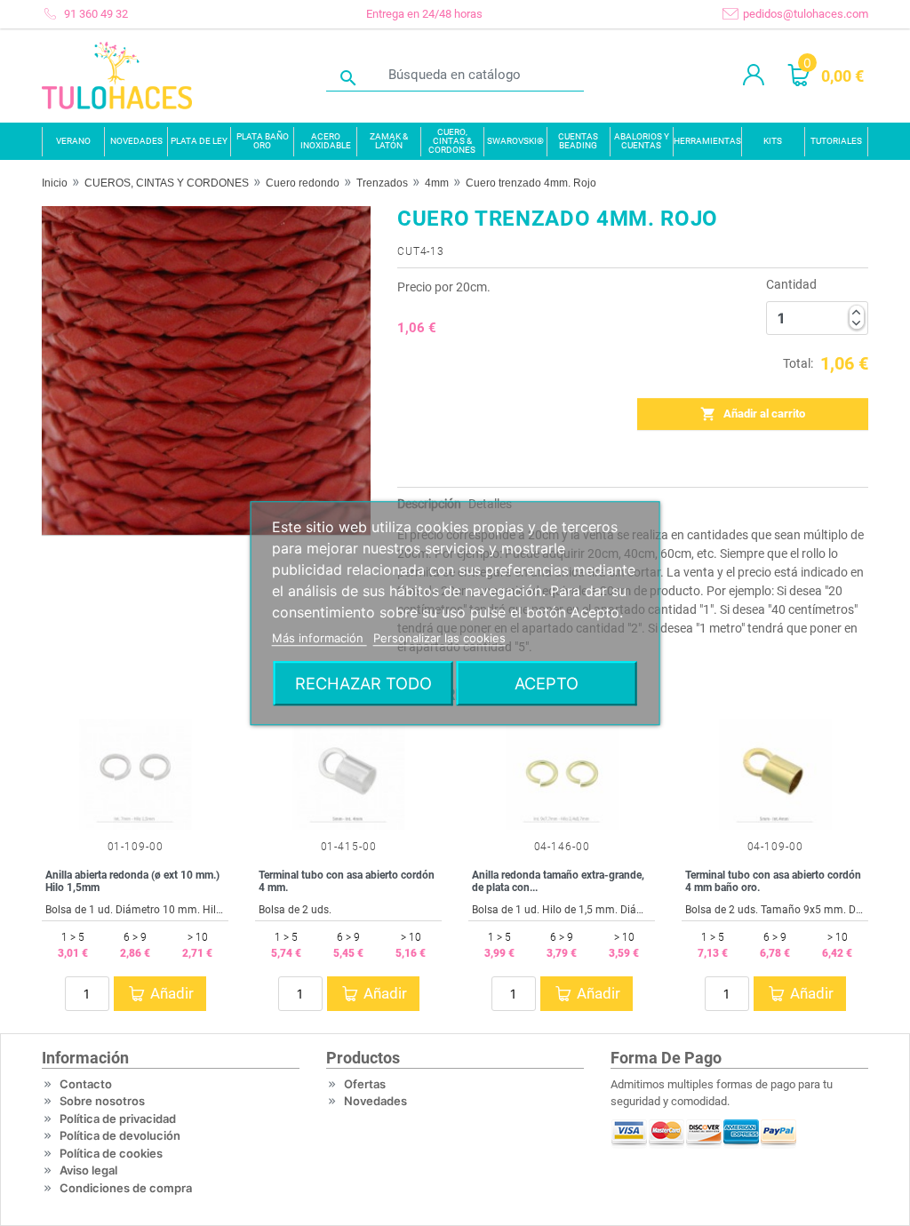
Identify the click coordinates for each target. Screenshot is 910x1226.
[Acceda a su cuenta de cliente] (753, 75)
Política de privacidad (118, 1118)
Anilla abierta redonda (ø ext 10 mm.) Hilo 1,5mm (132, 881)
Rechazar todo (363, 683)
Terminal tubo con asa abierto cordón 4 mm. (347, 881)
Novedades (375, 1101)
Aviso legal (88, 1170)
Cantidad (791, 284)
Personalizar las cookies (439, 638)
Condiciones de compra (126, 1188)
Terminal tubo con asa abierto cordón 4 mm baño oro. (773, 881)
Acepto (547, 683)
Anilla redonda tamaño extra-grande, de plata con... (558, 881)
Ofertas (365, 1084)
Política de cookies (111, 1153)
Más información (319, 638)
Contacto (86, 1084)
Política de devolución (120, 1135)
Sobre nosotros (102, 1101)
